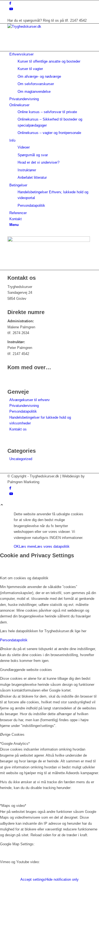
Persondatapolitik (23, 411)
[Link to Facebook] (10, 3)
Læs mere (27, 546)
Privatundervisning (24, 406)
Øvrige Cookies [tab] (12, 734)
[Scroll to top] (2, 505)
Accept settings (32, 879)
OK (16, 546)
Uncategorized (20, 459)
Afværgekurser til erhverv (29, 400)
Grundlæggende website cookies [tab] (26, 670)
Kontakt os (18, 429)
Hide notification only (62, 879)
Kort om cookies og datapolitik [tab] (24, 578)
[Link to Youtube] (11, 9)
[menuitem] (50, 72)
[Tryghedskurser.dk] (48, 26)
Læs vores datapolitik (52, 546)
